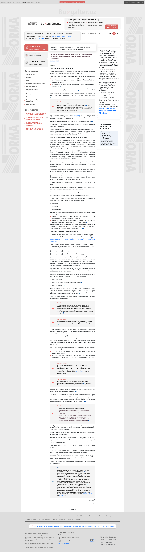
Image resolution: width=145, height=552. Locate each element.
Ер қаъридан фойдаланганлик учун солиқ (35, 100)
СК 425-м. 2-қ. (63, 313)
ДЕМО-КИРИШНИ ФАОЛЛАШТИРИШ (111, 26)
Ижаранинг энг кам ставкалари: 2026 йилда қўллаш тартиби (36, 113)
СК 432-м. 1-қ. (86, 222)
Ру (110, 33)
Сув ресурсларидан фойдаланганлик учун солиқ (35, 90)
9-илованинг (79, 371)
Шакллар (48, 36)
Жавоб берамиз (30, 36)
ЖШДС (28, 77)
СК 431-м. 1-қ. (60, 86)
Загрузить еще (73, 509)
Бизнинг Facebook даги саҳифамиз (70, 537)
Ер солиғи (29, 97)
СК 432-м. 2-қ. (83, 228)
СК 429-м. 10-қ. (88, 420)
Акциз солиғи (30, 104)
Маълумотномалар (31, 38)
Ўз (114, 33)
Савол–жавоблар (50, 33)
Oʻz (118, 33)
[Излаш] (103, 33)
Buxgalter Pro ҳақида (59, 38)
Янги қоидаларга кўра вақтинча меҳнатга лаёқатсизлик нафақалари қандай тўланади (95, 24)
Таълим (40, 38)
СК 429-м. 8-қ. (76, 391)
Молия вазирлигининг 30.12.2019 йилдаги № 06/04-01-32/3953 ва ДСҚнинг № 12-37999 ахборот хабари (72, 239)
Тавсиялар (69, 33)
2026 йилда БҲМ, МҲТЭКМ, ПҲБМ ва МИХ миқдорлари (34, 128)
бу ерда (85, 493)
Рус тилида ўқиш (54, 62)
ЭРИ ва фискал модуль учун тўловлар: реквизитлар (34, 118)
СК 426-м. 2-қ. (86, 105)
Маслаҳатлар (39, 33)
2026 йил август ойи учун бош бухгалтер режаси (72, 2)
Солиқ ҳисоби (66, 45)
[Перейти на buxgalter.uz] (51, 23)
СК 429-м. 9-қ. (85, 401)
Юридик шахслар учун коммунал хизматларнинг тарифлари (34, 123)
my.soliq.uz (77, 115)
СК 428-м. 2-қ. (64, 285)
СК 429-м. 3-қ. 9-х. (86, 492)
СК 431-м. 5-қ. (81, 110)
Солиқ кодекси (31, 71)
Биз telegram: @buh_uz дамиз (69, 540)
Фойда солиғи (30, 74)
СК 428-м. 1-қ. (79, 294)
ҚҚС (27, 80)
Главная (52, 45)
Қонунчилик (40, 36)
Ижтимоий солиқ (31, 86)
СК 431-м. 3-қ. (50, 97)
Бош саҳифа (29, 33)
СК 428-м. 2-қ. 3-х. (87, 484)
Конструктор (56, 36)
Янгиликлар (60, 33)
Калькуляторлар (66, 36)
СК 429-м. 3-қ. (84, 383)
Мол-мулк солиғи (31, 94)
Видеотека (48, 38)
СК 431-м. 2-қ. (78, 91)
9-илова (64, 349)
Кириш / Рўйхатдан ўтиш (137, 2)
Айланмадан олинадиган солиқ (36, 83)
